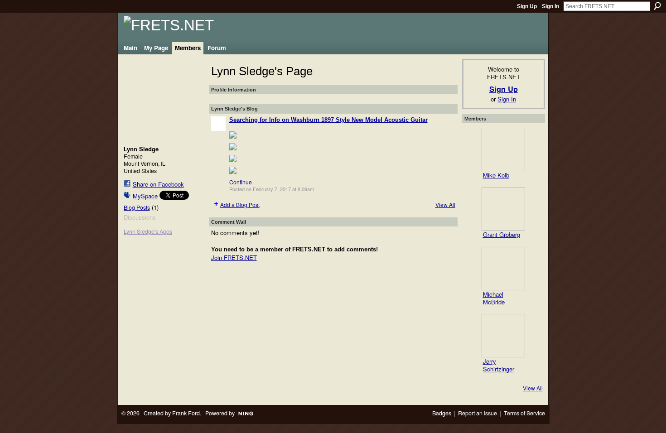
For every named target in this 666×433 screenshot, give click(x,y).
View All (445, 204)
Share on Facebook (158, 184)
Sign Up (527, 6)
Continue (240, 182)
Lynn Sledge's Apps (148, 231)
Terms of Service (524, 413)
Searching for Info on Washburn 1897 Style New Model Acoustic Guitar (328, 119)
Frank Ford (186, 413)
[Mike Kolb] (503, 149)
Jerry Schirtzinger (498, 365)
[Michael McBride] (503, 268)
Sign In (550, 6)
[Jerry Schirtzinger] (503, 335)
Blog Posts (137, 207)
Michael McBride (494, 298)
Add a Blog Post (240, 204)
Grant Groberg (501, 234)
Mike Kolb (496, 175)
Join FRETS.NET (234, 257)
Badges (441, 413)
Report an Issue (477, 413)
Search (657, 6)
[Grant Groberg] (503, 209)
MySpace (145, 196)
